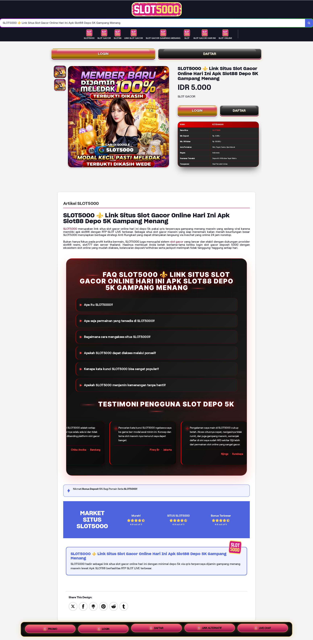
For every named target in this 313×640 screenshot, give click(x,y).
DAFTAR (209, 54)
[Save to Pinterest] (103, 606)
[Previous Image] (71, 117)
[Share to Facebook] (83, 606)
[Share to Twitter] (73, 606)
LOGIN (103, 54)
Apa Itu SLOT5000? (98, 304)
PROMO (52, 627)
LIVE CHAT (265, 628)
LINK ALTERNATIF (212, 628)
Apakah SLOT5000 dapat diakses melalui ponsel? (120, 353)
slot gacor (176, 241)
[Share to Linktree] (93, 606)
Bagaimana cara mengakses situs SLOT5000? (117, 336)
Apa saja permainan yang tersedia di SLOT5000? (119, 320)
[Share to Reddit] (113, 606)
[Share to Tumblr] (123, 606)
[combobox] (152, 23)
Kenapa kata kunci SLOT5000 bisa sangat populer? (121, 369)
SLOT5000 (70, 228)
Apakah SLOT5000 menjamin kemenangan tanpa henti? (125, 385)
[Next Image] (166, 117)
